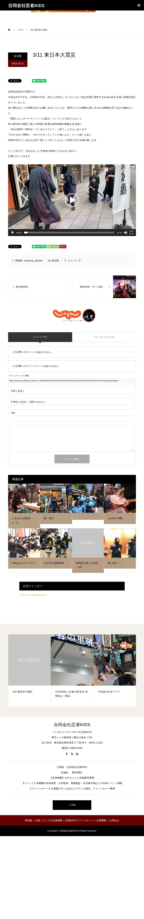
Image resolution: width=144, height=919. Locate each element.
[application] (72, 200)
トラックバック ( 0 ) (104, 337)
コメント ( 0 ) (40, 337)
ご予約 (72, 805)
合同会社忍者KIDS (26, 5)
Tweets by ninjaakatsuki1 (33, 594)
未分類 (18, 56)
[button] (72, 200)
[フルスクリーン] (131, 232)
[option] (29, 670)
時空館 (28, 820)
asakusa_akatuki (33, 260)
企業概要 (101, 820)
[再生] (12, 232)
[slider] (69, 232)
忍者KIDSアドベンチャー (79, 820)
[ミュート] (125, 232)
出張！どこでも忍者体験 (48, 820)
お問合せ (114, 820)
